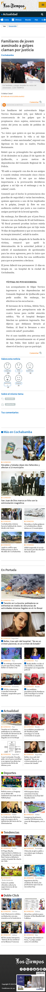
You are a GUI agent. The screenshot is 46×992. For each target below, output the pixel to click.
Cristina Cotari (7, 93)
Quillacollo (10, 404)
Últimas (18, 19)
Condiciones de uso (8, 988)
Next (45, 20)
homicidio (10, 399)
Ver (5, 26)
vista (3, 574)
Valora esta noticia (10, 358)
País (36, 19)
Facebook (21, 969)
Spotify (44, 969)
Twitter (24, 969)
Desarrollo (13, 26)
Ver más (4, 436)
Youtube (34, 969)
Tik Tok (37, 969)
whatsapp (27, 969)
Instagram (31, 969)
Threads (41, 969)
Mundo (28, 19)
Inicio (6, 19)
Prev (1, 20)
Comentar (34, 102)
